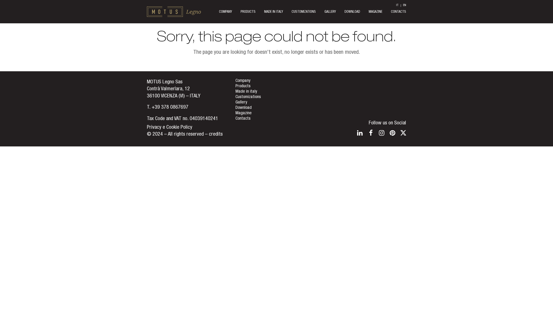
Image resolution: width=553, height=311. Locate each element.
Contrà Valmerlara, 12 (168, 89)
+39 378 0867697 (170, 107)
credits (216, 134)
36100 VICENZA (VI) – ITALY (173, 96)
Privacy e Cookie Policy (169, 127)
